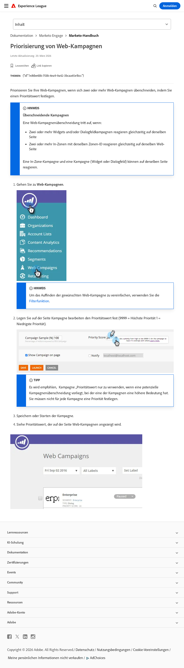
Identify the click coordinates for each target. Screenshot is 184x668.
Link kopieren (44, 65)
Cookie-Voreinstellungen (151, 649)
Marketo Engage (51, 35)
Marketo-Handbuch (84, 35)
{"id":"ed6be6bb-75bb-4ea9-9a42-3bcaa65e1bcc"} (53, 76)
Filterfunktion (39, 301)
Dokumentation (21, 35)
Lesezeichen (22, 65)
